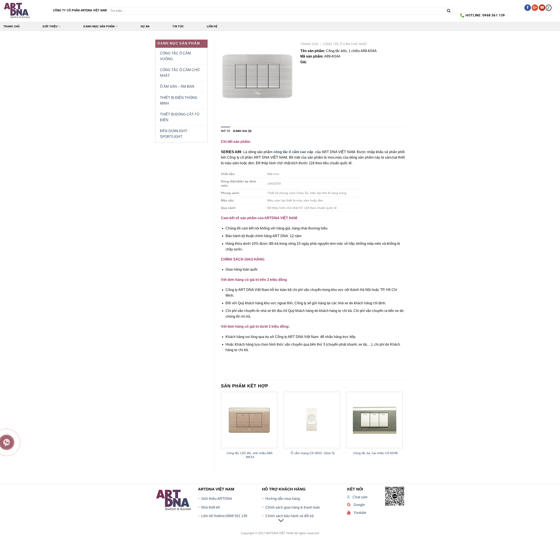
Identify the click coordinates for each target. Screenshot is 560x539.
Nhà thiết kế (210, 507)
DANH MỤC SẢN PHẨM (99, 26)
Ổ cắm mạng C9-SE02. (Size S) (313, 453)
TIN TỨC (178, 26)
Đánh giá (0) (242, 131)
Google (359, 505)
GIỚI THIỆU (50, 26)
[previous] (221, 429)
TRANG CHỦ (11, 26)
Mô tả (225, 131)
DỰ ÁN (145, 26)
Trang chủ (309, 44)
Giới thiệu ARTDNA (216, 498)
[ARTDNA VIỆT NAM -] (24, 11)
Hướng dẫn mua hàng (282, 498)
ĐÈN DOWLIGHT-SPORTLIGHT (174, 133)
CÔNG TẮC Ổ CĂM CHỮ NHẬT (180, 72)
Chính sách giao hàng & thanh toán (292, 507)
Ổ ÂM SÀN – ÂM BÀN (177, 86)
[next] (404, 429)
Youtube (359, 512)
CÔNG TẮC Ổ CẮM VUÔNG (175, 56)
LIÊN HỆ (212, 26)
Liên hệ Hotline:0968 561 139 (224, 516)
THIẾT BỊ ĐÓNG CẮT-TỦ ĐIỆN (180, 117)
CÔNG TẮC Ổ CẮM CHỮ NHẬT (345, 44)
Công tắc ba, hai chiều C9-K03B (375, 453)
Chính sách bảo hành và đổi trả (289, 516)
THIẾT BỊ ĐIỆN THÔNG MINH (178, 100)
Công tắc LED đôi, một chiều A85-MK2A (250, 455)
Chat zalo (357, 497)
